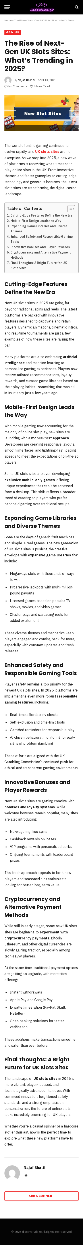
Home (8, 20)
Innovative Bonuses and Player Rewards (40, 247)
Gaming (12, 32)
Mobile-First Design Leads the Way (35, 221)
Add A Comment (41, 1196)
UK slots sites (47, 151)
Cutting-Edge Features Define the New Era (41, 215)
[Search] (76, 7)
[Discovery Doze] (41, 7)
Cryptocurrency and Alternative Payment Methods (40, 255)
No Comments (17, 86)
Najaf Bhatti (26, 80)
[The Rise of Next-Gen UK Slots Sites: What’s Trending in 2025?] (41, 113)
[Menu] (7, 7)
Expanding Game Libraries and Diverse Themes (38, 228)
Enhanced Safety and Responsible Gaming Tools (41, 239)
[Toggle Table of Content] (69, 209)
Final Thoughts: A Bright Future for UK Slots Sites (38, 265)
